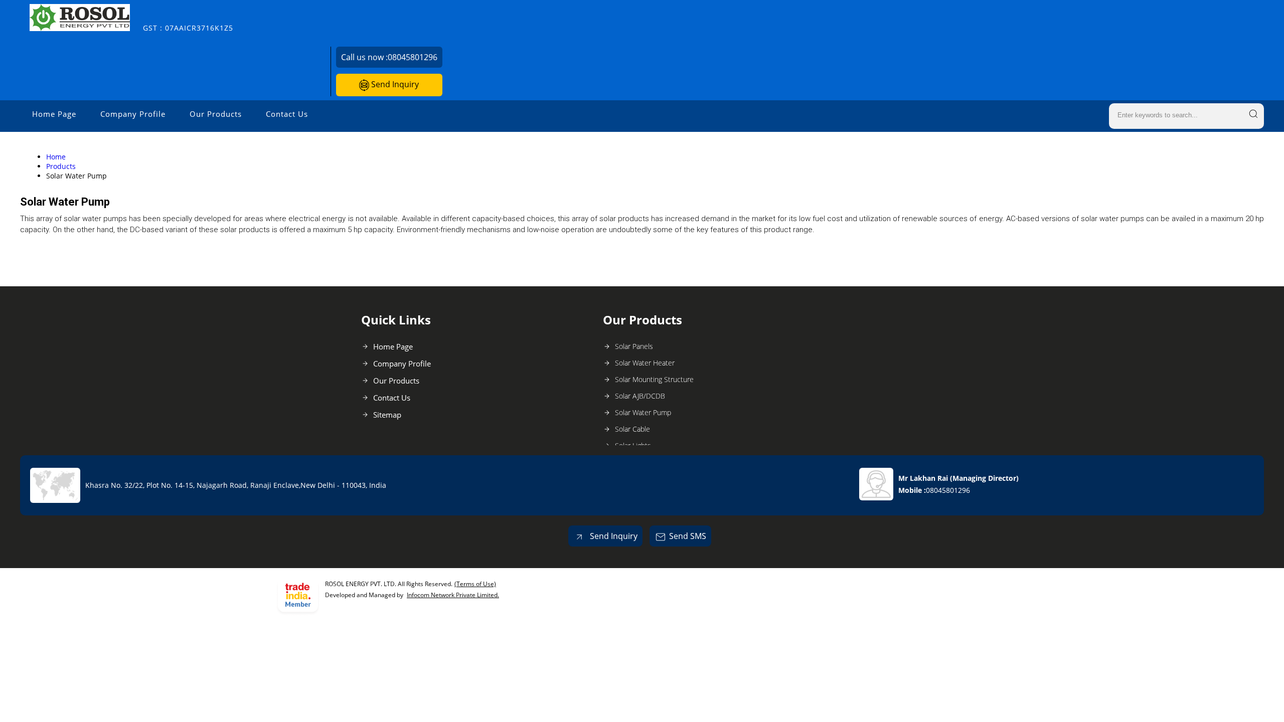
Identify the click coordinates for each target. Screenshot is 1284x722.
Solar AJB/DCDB (640, 396)
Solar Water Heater (645, 363)
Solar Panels (634, 346)
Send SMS (687, 536)
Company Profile (133, 114)
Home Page (54, 114)
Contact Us (287, 114)
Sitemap (387, 415)
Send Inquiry (394, 84)
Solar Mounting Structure (654, 379)
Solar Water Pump (643, 412)
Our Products (216, 114)
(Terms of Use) (475, 584)
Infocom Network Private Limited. (453, 595)
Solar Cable (632, 429)
